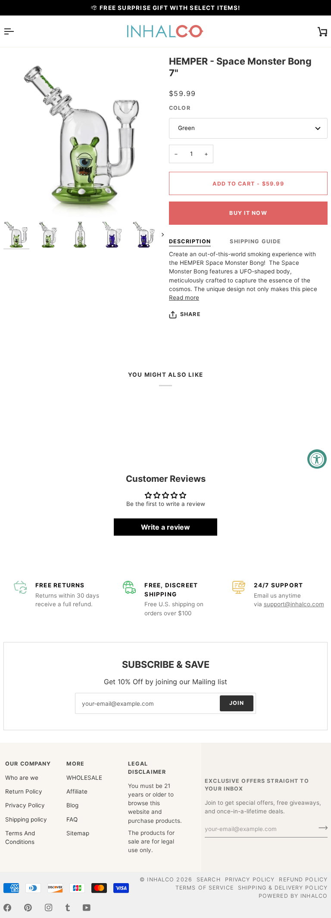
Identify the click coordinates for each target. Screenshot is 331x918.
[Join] (320, 828)
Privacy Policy (25, 805)
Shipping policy (26, 819)
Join (236, 703)
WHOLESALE (84, 777)
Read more (184, 297)
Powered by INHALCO (293, 896)
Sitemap (77, 833)
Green (186, 127)
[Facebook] (7, 908)
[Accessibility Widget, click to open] (317, 459)
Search (209, 879)
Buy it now (248, 213)
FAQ (72, 819)
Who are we (21, 777)
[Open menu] (16, 31)
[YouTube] (87, 908)
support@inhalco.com (294, 604)
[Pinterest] (28, 908)
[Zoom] (19, 201)
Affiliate (76, 791)
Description (190, 241)
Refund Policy (303, 879)
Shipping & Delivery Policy (283, 887)
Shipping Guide (255, 241)
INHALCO (160, 879)
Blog (72, 805)
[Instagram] (49, 908)
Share (190, 314)
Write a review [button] (165, 527)
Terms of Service (204, 887)
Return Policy (23, 791)
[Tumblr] (68, 908)
